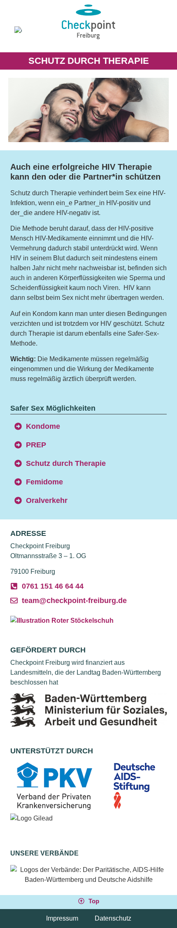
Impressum (62, 918)
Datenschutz (113, 918)
